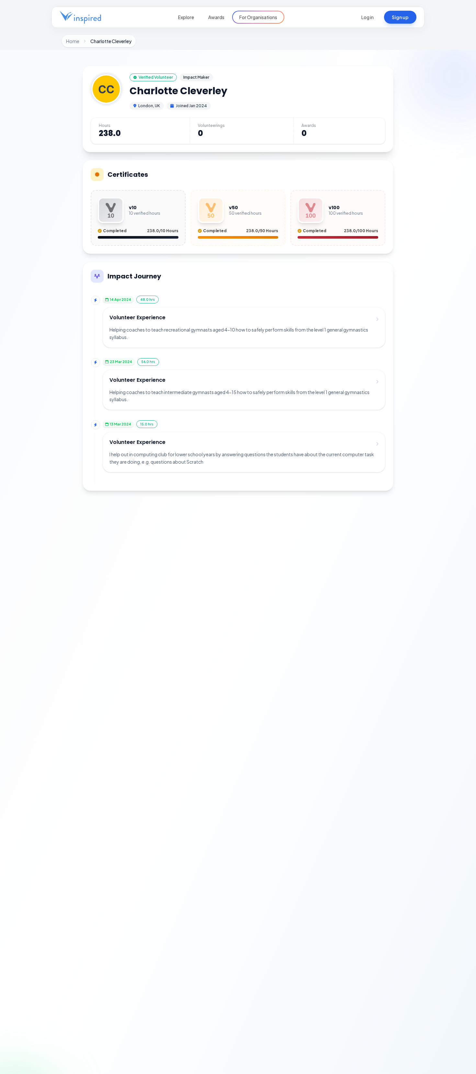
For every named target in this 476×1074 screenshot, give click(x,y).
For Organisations (258, 17)
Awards (216, 17)
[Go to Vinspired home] (80, 17)
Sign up (400, 17)
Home (72, 41)
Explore (186, 17)
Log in (367, 17)
